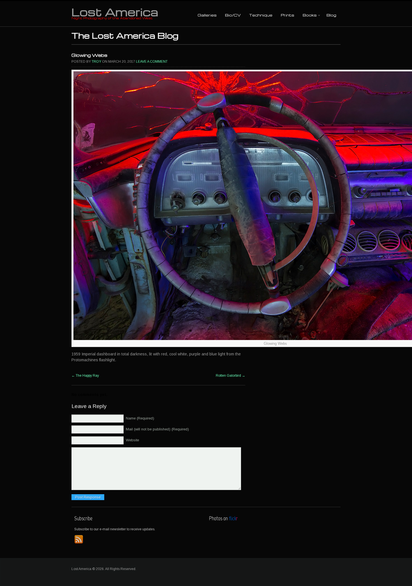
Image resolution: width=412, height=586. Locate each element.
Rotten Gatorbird (230, 376)
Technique (260, 15)
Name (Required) (140, 418)
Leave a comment (152, 62)
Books (307, 15)
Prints (287, 15)
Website (132, 440)
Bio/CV (233, 15)
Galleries (207, 15)
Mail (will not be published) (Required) (157, 429)
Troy (96, 62)
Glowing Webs (89, 55)
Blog (331, 15)
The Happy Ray (85, 376)
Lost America (114, 11)
